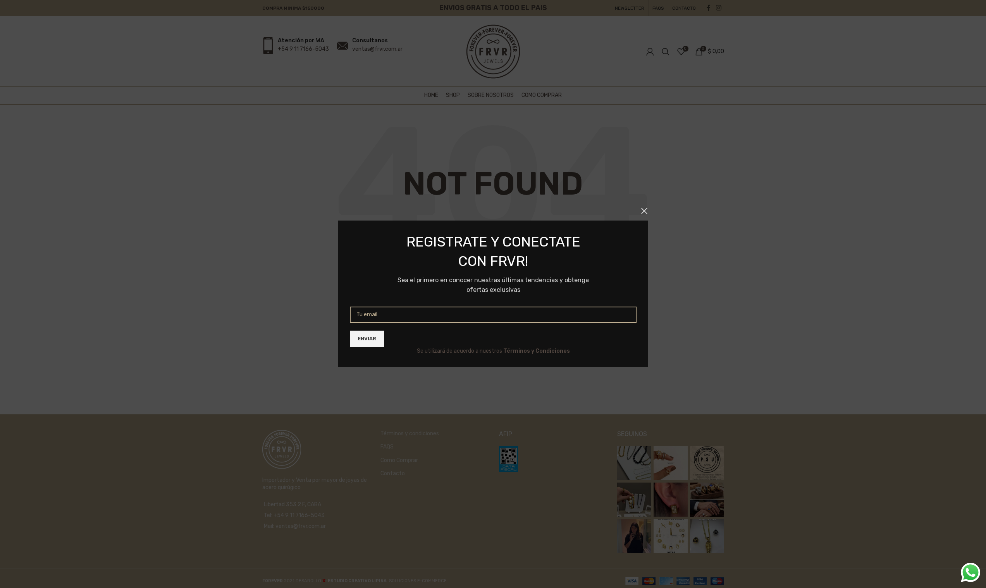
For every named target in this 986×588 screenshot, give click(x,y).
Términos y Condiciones (536, 351)
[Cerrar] (644, 211)
